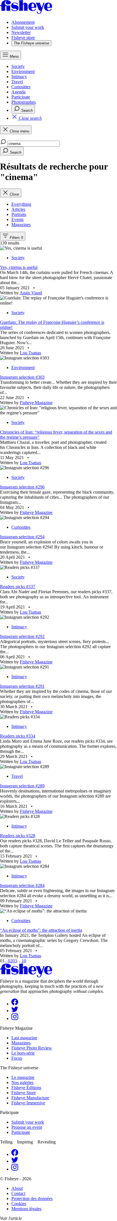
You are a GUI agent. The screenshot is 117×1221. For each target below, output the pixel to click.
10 (24, 960)
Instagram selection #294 (22, 536)
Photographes (23, 102)
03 (14, 960)
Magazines (21, 1042)
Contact (18, 1193)
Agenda (18, 91)
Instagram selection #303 (22, 377)
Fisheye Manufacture (30, 1097)
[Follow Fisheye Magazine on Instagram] (14, 1018)
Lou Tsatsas (30, 352)
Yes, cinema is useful (18, 267)
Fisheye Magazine (36, 402)
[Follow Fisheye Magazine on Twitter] (14, 1010)
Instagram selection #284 (22, 885)
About (17, 1188)
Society (18, 66)
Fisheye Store (23, 1092)
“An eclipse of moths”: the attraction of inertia (41, 930)
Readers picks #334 (17, 736)
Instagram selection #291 (22, 686)
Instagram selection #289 (22, 785)
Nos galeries (22, 1082)
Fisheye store (23, 37)
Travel (17, 81)
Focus (16, 1058)
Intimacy (19, 76)
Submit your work (27, 27)
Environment (23, 71)
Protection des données (32, 1198)
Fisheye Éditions (26, 1087)
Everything (21, 204)
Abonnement (23, 22)
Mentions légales (26, 1208)
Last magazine (24, 1037)
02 (10, 960)
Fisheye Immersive (28, 1102)
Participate (20, 97)
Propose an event (26, 1127)
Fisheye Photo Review (31, 1048)
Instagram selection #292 (22, 636)
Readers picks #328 (17, 835)
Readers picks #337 (17, 586)
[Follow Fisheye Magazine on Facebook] (14, 1003)
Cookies (18, 1203)
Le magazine (22, 1077)
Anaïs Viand (31, 292)
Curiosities (20, 86)
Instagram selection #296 (22, 487)
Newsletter (21, 32)
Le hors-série (23, 1053)
